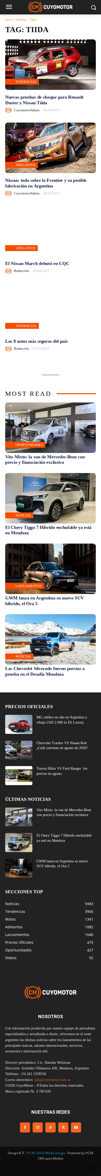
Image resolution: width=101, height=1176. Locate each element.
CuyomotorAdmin (27, 110)
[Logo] (50, 7)
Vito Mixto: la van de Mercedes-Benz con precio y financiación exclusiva (45, 459)
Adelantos (25, 165)
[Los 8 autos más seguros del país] (50, 309)
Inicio (8, 19)
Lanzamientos (28, 586)
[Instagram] (38, 1127)
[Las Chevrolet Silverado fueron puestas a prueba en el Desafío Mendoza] (50, 639)
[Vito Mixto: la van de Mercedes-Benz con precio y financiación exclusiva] (50, 427)
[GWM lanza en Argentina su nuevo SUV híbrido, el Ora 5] (50, 569)
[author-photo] (9, 110)
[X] (63, 1127)
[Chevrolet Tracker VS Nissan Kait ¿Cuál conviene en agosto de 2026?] (18, 750)
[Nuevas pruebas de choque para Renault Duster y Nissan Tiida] (50, 64)
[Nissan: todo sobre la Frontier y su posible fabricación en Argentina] (50, 148)
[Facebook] (25, 1127)
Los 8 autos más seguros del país (36, 341)
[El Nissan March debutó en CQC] (50, 231)
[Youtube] (76, 1127)
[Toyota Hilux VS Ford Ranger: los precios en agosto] (18, 775)
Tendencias (26, 82)
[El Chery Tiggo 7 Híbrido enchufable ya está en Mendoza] (50, 498)
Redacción (21, 271)
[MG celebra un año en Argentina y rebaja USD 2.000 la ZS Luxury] (18, 724)
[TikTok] (50, 1127)
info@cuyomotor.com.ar (52, 1080)
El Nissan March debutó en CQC (37, 263)
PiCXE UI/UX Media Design (46, 1153)
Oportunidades (29, 445)
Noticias (23, 515)
